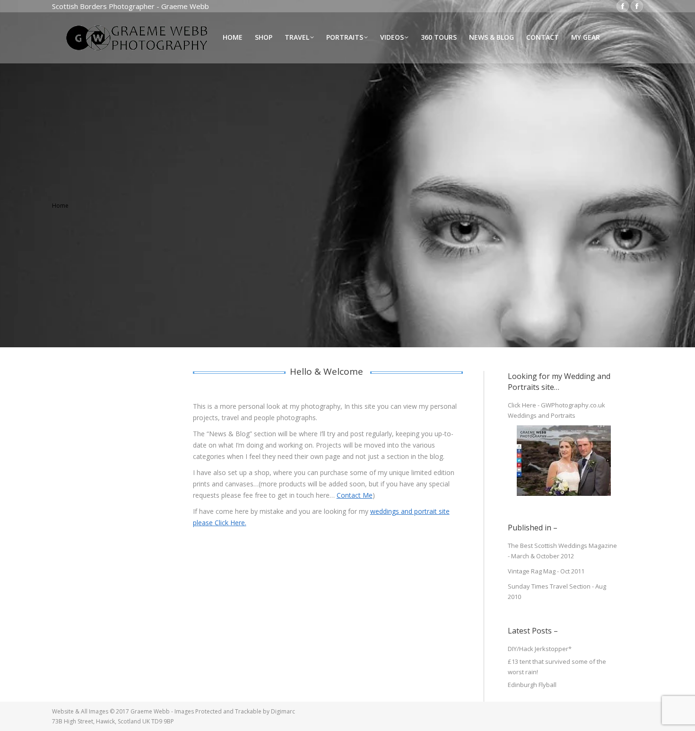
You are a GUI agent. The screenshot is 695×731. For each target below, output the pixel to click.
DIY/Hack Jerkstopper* (540, 648)
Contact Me (355, 495)
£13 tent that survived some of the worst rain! (557, 666)
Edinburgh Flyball (532, 684)
